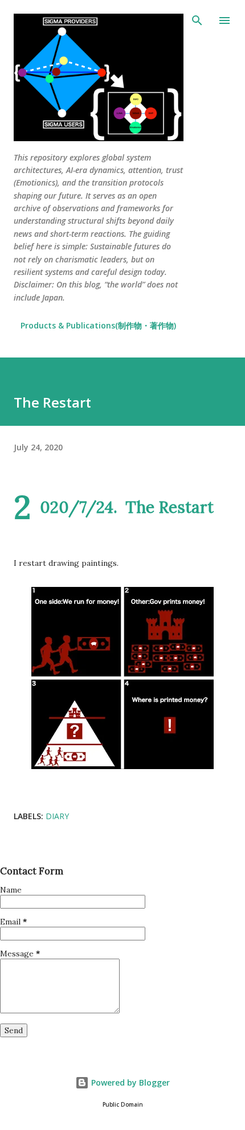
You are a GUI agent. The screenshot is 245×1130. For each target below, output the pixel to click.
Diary (57, 816)
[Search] (197, 20)
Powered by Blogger (129, 1082)
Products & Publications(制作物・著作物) (98, 325)
